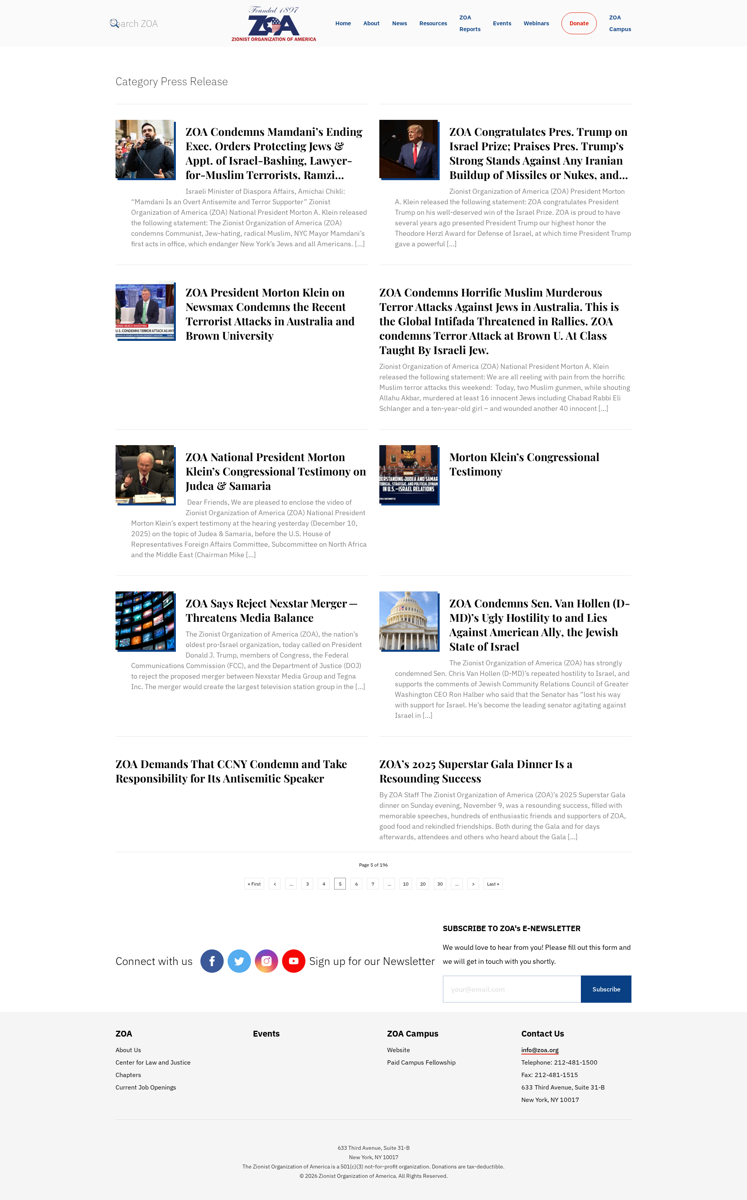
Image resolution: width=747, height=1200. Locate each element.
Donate (579, 23)
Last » (493, 884)
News (399, 23)
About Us (128, 1050)
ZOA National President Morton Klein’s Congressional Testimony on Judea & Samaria (276, 471)
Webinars (536, 23)
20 (423, 884)
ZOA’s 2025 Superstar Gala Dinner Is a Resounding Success (476, 770)
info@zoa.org (540, 1050)
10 (406, 884)
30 (440, 884)
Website (398, 1050)
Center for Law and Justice (153, 1062)
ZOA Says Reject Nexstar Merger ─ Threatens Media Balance (271, 610)
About (371, 23)
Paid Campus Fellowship (421, 1062)
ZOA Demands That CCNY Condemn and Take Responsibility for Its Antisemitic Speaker (231, 770)
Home (343, 23)
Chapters (128, 1075)
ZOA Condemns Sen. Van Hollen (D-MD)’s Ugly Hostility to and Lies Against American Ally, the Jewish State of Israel (539, 624)
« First (254, 884)
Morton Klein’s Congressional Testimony (524, 463)
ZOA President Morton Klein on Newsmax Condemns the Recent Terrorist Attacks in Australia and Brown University (270, 313)
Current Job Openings (146, 1087)
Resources (433, 23)
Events (502, 23)
